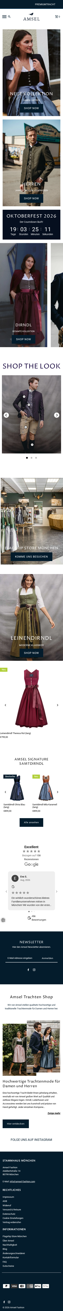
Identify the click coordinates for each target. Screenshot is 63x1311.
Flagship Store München (15, 1236)
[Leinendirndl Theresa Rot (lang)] (31, 699)
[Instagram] (34, 970)
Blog (5, 1249)
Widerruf (7, 1205)
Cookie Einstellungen (13, 1218)
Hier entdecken (15, 1123)
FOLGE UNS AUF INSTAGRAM (31, 1140)
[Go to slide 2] (31, 911)
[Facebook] (28, 970)
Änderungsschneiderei (14, 1253)
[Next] (56, 415)
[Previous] (6, 415)
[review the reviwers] (13, 887)
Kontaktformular (11, 1257)
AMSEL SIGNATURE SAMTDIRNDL (31, 761)
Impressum (8, 1197)
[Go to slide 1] (29, 911)
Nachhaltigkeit (10, 1245)
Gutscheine (8, 1266)
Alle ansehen (31, 822)
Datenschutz (9, 1214)
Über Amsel (8, 1240)
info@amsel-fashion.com (22, 1181)
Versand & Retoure (12, 1209)
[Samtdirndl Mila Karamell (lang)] (45, 788)
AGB (5, 1201)
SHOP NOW (31, 108)
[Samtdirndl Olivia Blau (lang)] (17, 788)
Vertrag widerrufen (12, 1222)
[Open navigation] (10, 16)
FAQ (5, 1262)
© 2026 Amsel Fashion (13, 1307)
